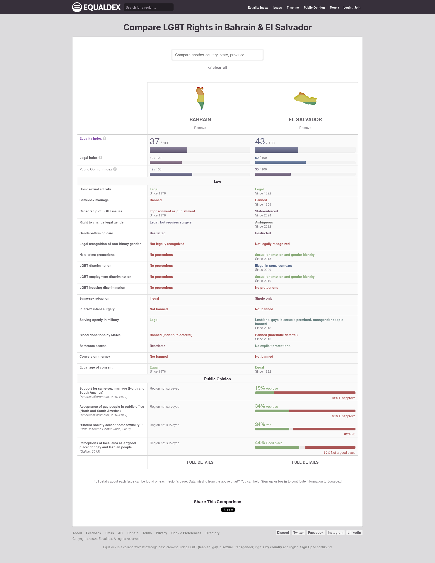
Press (109, 533)
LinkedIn (354, 532)
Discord (283, 532)
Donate (132, 533)
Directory (212, 533)
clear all (220, 67)
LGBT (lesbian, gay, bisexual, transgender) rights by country (235, 547)
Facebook (316, 532)
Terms (147, 533)
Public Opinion (314, 7)
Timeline (293, 7)
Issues (277, 7)
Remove (200, 127)
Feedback (93, 533)
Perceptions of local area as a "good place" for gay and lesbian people (108, 445)
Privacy (161, 533)
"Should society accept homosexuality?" (111, 424)
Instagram (335, 532)
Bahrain (200, 119)
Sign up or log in (274, 481)
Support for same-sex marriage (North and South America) (112, 390)
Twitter (298, 532)
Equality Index (258, 7)
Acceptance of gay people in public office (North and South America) (112, 408)
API (120, 533)
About (77, 533)
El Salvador (305, 119)
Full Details (200, 462)
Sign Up (306, 547)
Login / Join (351, 7)
